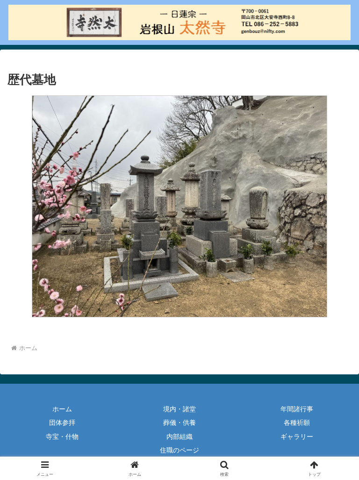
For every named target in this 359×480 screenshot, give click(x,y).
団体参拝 (62, 422)
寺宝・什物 (62, 436)
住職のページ (179, 450)
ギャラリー (296, 436)
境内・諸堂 (179, 409)
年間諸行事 (296, 409)
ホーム (62, 409)
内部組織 (179, 436)
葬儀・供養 (179, 422)
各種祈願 (297, 422)
